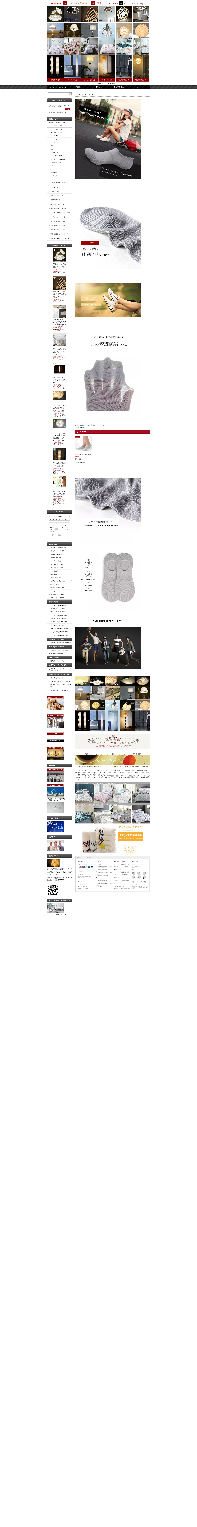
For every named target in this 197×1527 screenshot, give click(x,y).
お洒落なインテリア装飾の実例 (59, 674)
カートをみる (111, 83)
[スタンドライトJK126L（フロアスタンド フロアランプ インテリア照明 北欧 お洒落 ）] (59, 486)
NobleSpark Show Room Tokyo (59, 650)
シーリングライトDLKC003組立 (59, 632)
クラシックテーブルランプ (57, 195)
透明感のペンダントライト (57, 221)
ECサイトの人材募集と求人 (58, 597)
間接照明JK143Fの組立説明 (58, 612)
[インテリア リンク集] (55, 734)
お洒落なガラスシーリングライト (59, 183)
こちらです (61, 879)
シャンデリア (57, 139)
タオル (52, 166)
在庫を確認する (79, 459)
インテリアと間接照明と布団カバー (57, 914)
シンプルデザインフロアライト (59, 208)
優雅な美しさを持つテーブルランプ (60, 238)
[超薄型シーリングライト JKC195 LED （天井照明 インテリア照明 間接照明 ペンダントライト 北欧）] (59, 261)
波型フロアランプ (55, 200)
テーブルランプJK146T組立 (58, 618)
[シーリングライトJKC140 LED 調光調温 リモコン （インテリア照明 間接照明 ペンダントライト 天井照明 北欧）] (59, 399)
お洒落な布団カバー (59, 156)
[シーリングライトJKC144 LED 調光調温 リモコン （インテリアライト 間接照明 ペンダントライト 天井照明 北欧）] (59, 427)
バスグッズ (53, 176)
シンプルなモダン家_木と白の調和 (60, 681)
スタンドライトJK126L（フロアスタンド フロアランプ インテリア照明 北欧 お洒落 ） (59, 494)
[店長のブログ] (53, 866)
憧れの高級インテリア (56, 678)
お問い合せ (98, 87)
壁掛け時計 (53, 172)
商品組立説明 (53, 602)
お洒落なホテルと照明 (56, 639)
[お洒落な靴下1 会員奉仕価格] (83, 452)
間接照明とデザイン (55, 657)
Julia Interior (53, 544)
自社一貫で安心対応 (56, 557)
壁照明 (52, 146)
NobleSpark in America (56, 567)
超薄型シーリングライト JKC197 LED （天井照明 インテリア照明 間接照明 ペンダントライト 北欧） (59, 294)
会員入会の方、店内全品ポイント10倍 (61, 581)
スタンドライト (58, 126)
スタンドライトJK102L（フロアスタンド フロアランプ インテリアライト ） (59, 380)
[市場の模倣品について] (55, 741)
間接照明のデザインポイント (58, 661)
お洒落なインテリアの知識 (57, 665)
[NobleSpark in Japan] (55, 727)
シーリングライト (58, 132)
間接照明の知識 (119, 87)
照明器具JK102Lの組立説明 (58, 608)
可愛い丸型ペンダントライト (58, 225)
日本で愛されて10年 (56, 554)
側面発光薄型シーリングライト (59, 230)
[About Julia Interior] (55, 709)
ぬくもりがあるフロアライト (58, 204)
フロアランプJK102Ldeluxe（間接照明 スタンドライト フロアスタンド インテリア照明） (59, 465)
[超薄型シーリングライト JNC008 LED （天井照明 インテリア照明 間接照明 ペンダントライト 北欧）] (59, 346)
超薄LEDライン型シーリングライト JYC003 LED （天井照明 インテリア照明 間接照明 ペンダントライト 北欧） (59, 323)
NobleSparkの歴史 (55, 561)
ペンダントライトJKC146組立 (58, 622)
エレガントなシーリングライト (59, 217)
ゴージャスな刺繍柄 (59, 159)
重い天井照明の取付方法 (57, 625)
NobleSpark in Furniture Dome (59, 594)
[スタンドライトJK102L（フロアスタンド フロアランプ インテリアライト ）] (59, 375)
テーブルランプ (58, 129)
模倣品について (54, 584)
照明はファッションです (57, 551)
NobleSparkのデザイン (56, 564)
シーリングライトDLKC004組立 (59, 635)
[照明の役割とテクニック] (55, 759)
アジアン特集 (54, 187)
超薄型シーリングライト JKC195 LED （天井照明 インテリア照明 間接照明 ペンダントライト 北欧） (59, 266)
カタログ (52, 591)
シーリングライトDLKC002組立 (59, 628)
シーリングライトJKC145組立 (58, 615)
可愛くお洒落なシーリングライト (59, 234)
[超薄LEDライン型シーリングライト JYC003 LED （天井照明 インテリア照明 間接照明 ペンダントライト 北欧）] (59, 317)
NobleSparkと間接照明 (57, 647)
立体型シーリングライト (57, 191)
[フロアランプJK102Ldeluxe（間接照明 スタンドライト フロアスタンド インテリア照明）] (59, 460)
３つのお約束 (54, 571)
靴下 (51, 169)
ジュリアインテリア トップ (57, 87)
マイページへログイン (97, 83)
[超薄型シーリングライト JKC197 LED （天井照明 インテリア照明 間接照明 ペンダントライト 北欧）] (59, 289)
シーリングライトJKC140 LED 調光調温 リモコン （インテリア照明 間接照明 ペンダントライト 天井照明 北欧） (59, 409)
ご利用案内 (78, 87)
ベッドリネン (54, 152)
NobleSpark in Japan (56, 577)
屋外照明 (52, 149)
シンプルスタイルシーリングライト (60, 212)
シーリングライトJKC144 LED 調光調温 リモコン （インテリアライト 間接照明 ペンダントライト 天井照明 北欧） (59, 437)
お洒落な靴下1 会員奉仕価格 (83, 455)
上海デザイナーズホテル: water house (61, 642)
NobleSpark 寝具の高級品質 (58, 547)
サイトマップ (139, 87)
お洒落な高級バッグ (56, 162)
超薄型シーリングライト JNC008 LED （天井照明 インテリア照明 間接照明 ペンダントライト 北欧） (59, 351)
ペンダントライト (58, 135)
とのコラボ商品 (52, 801)
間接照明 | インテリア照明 (57, 122)
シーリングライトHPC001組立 (59, 605)
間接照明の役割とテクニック (58, 587)
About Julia (53, 574)
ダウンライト (54, 142)
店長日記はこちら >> (53, 880)
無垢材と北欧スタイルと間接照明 (59, 690)
